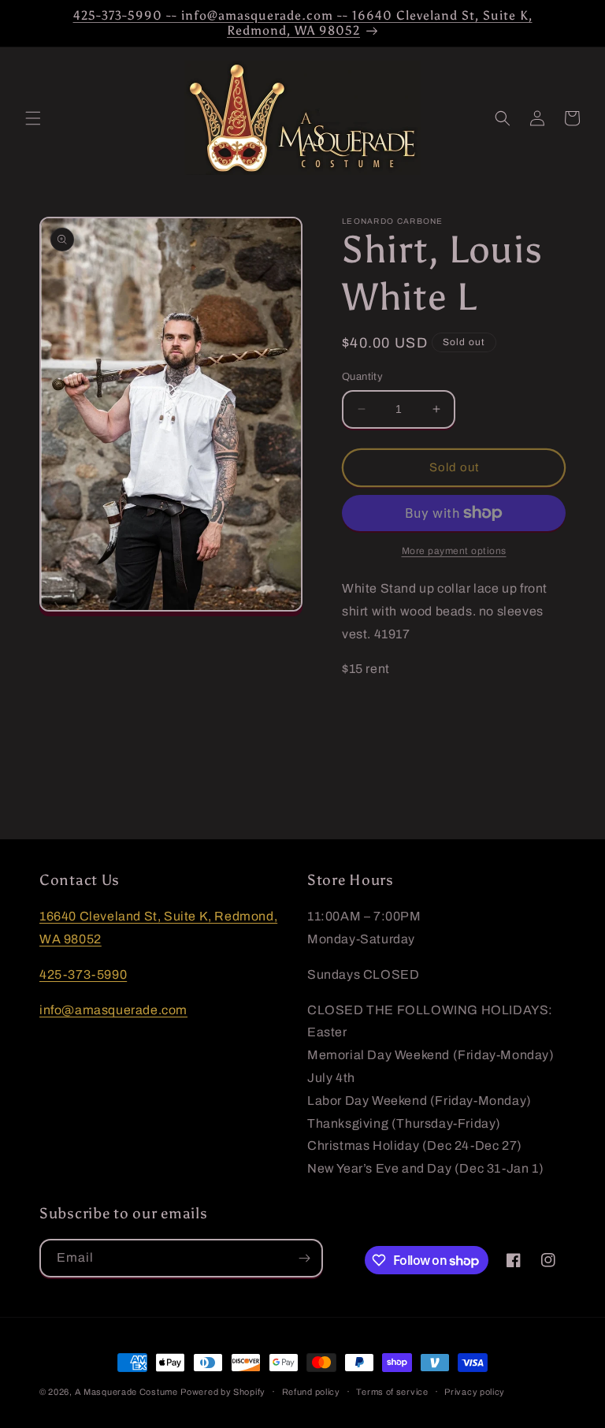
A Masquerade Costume (126, 1391)
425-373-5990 (83, 974)
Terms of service (392, 1391)
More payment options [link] (454, 550)
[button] (33, 118)
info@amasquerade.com (113, 1010)
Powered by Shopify (222, 1391)
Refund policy (311, 1391)
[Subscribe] (304, 1258)
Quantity (362, 376)
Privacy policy (474, 1391)
